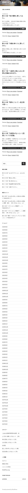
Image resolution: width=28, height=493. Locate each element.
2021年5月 (4, 275)
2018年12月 (5, 363)
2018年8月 (4, 375)
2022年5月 (4, 239)
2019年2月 (4, 357)
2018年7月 (4, 378)
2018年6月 (4, 381)
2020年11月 (5, 293)
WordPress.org (6, 470)
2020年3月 (4, 317)
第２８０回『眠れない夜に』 (9, 178)
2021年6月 (4, 272)
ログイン (4, 460)
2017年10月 (5, 405)
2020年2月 (4, 321)
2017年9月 (4, 409)
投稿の (5, 463)
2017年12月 (5, 399)
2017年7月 (4, 415)
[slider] (24, 29)
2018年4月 (4, 387)
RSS (17, 36)
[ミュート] (20, 28)
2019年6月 (4, 345)
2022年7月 (4, 233)
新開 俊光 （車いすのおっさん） (13, 203)
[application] (14, 29)
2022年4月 (4, 242)
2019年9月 (4, 336)
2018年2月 (4, 393)
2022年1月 (4, 251)
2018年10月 (5, 369)
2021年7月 (4, 269)
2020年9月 (4, 299)
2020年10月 (5, 296)
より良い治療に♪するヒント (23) (10, 436)
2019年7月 (4, 342)
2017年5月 (4, 421)
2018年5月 (4, 384)
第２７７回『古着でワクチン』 (10, 187)
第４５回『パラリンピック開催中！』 (11, 206)
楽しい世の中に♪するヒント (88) (10, 448)
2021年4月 (4, 278)
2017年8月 (4, 412)
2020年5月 (4, 311)
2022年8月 (4, 230)
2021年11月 (5, 257)
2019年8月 (4, 339)
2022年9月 (4, 227)
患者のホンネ (7, 2)
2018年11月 (5, 366)
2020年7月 (4, 305)
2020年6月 (4, 308)
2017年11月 (5, 402)
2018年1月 (4, 396)
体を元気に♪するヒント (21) (9, 439)
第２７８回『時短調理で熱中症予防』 (11, 184)
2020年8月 (4, 302)
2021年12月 (5, 254)
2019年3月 (4, 354)
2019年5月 (4, 348)
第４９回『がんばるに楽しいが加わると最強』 (14, 196)
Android (14, 36)
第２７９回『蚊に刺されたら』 (10, 181)
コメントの (6, 466)
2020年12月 (5, 290)
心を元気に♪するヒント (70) (9, 442)
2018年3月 (4, 390)
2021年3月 (4, 281)
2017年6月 (4, 418)
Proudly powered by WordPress (9, 489)
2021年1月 (4, 287)
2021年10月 (5, 260)
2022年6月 (4, 236)
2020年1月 (4, 324)
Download (19, 32)
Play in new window (11, 32)
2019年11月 (5, 330)
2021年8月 (4, 266)
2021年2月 (4, 284)
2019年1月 (4, 360)
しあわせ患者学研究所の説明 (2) (10, 433)
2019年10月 (5, 333)
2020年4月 (4, 315)
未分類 (4, 445)
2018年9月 (4, 372)
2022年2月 (4, 248)
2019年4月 (4, 351)
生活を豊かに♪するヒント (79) (9, 451)
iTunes (9, 36)
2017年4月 (4, 424)
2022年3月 (4, 245)
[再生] (3, 28)
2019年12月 (5, 327)
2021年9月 (4, 263)
